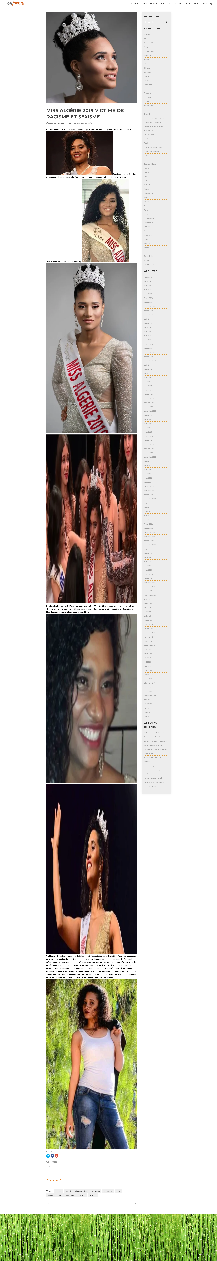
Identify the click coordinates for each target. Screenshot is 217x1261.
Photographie (149, 218)
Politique (147, 227)
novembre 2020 (149, 536)
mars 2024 (148, 386)
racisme (82, 1195)
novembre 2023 (149, 403)
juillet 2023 (148, 415)
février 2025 (148, 344)
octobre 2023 (149, 407)
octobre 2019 (149, 591)
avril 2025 (147, 336)
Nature (146, 202)
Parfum (146, 210)
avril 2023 (147, 428)
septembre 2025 (150, 315)
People (146, 214)
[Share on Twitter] (51, 1180)
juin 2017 (147, 708)
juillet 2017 (148, 704)
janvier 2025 (148, 348)
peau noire (70, 1195)
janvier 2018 (148, 679)
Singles (146, 239)
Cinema (147, 68)
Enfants (147, 101)
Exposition (147, 114)
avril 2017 (147, 716)
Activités (147, 34)
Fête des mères (149, 135)
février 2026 (148, 298)
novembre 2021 (149, 490)
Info (145, 155)
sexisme (93, 1195)
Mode (146, 197)
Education (147, 97)
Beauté (80, 122)
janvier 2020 (148, 578)
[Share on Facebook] (47, 1180)
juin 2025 (147, 327)
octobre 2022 (149, 453)
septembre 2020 (150, 545)
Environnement (149, 106)
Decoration (148, 85)
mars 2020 (148, 570)
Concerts (147, 72)
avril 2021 (147, 516)
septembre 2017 (150, 695)
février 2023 (148, 436)
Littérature (147, 172)
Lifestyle (147, 168)
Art (145, 39)
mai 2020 (147, 562)
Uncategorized (149, 264)
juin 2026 (147, 281)
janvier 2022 (148, 482)
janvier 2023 (148, 440)
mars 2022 (148, 478)
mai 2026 (147, 285)
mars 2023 (148, 432)
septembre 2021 (150, 499)
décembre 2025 (149, 306)
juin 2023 (147, 419)
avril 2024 (147, 382)
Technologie (148, 256)
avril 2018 (147, 666)
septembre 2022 (150, 457)
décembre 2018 (149, 633)
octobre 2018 (149, 641)
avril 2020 (147, 566)
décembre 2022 (149, 444)
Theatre (147, 260)
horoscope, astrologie (152, 151)
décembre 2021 (149, 486)
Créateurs (147, 76)
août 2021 (147, 503)
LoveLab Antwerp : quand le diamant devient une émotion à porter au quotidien (154, 782)
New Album (148, 206)
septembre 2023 (150, 411)
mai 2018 (147, 662)
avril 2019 (147, 616)
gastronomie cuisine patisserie (155, 147)
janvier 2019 (148, 628)
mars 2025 (148, 340)
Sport (146, 252)
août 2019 (147, 599)
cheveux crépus (81, 1191)
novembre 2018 (149, 637)
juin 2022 (147, 465)
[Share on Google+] (54, 1180)
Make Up (147, 185)
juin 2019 (147, 608)
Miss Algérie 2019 (55, 1195)
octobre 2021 (149, 495)
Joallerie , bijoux (150, 164)
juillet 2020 (148, 553)
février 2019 (148, 624)
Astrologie (147, 55)
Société (88, 122)
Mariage (147, 189)
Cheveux (147, 64)
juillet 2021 (148, 507)
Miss (118, 1191)
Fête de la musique (151, 130)
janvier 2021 (148, 528)
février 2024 (148, 390)
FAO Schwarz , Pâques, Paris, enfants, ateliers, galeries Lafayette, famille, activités (155, 122)
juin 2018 (147, 658)
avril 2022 (147, 474)
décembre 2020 (149, 532)
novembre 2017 (149, 687)
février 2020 (148, 574)
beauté (68, 1191)
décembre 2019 (149, 582)
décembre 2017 (149, 683)
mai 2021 (147, 511)
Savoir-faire (148, 235)
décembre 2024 (149, 352)
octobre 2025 (149, 311)
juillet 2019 (148, 603)
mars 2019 (148, 620)
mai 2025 (147, 331)
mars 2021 (148, 520)
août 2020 (147, 549)
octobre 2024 (149, 357)
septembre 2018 (150, 645)
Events (146, 110)
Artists (146, 47)
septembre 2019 (150, 595)
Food (146, 139)
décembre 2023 (149, 398)
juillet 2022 (148, 461)
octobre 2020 (149, 541)
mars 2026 (148, 294)
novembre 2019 (149, 587)
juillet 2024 (148, 369)
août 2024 (147, 365)
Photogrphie (148, 222)
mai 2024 (147, 377)
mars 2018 (148, 670)
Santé (146, 231)
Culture (146, 80)
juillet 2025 (148, 323)
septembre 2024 (150, 361)
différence (108, 1191)
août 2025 (147, 319)
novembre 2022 (149, 449)
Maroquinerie (149, 193)
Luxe (146, 181)
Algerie (58, 1191)
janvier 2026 (148, 302)
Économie (147, 89)
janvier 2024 (148, 394)
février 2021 (148, 524)
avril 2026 (147, 290)
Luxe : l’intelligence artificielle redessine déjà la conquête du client (154, 770)
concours (96, 1191)
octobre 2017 (149, 691)
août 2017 (147, 700)
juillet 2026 (148, 277)
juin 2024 (147, 373)
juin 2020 (147, 557)
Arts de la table (149, 51)
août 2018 (147, 649)
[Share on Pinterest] (60, 1180)
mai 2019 (147, 612)
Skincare (147, 243)
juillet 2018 (148, 654)
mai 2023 (147, 423)
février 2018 (148, 675)
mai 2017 (147, 712)
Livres (146, 176)
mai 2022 (147, 470)
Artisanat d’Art (149, 43)
